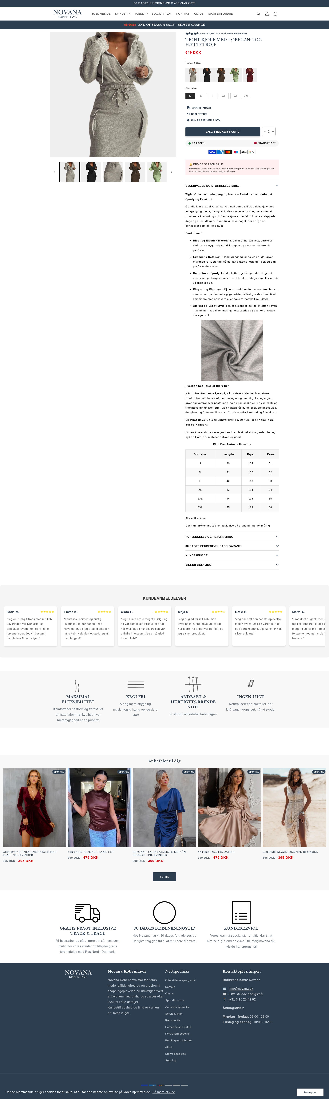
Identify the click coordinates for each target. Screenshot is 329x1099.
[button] (123, 14)
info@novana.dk (241, 988)
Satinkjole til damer (216, 852)
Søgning (170, 1060)
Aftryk (169, 1047)
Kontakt (170, 986)
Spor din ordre (174, 1000)
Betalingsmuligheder (178, 1040)
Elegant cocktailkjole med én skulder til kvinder (159, 853)
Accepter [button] (310, 1092)
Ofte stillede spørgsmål (180, 980)
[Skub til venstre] (54, 172)
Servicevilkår (173, 1013)
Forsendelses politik (178, 1026)
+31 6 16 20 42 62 (242, 999)
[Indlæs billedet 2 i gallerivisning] (91, 172)
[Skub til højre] (172, 172)
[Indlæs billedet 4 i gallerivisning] (135, 172)
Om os (169, 993)
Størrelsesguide (175, 1053)
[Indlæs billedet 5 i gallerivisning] (157, 172)
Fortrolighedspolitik (177, 1033)
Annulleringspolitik (177, 1006)
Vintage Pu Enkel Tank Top (91, 852)
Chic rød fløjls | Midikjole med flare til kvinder (30, 853)
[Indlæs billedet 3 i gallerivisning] (113, 172)
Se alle (164, 876)
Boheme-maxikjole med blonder (290, 852)
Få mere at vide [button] (164, 1092)
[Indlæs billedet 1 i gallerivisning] (69, 172)
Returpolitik (172, 1020)
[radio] (192, 75)
